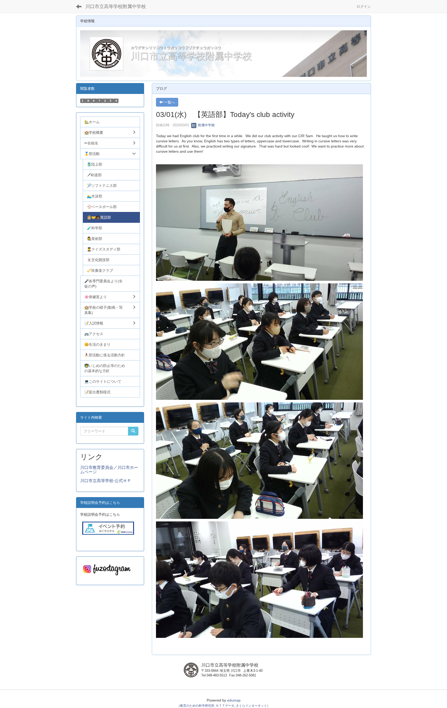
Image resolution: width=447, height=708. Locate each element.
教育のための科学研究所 (197, 705)
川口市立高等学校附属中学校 (115, 6)
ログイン (363, 6)
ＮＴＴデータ (225, 705)
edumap (234, 700)
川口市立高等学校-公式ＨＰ (105, 480)
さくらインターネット (251, 705)
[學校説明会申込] (108, 528)
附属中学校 (206, 125)
